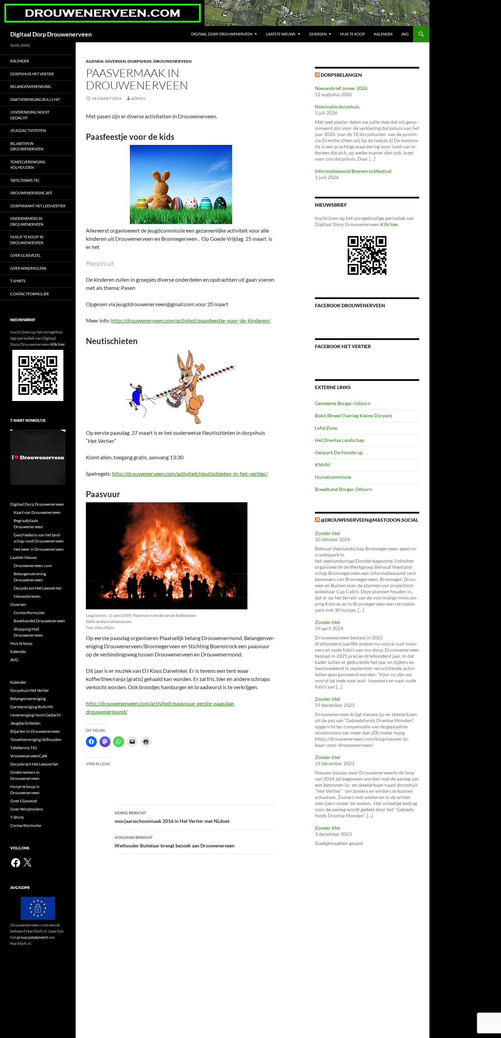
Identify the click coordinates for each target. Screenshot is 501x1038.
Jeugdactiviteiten (28, 130)
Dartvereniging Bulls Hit (35, 99)
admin (138, 98)
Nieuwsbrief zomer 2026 (341, 88)
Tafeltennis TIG (24, 180)
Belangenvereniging (30, 86)
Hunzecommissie (333, 477)
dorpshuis (139, 61)
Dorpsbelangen (341, 75)
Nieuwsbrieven (27, 596)
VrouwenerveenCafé (31, 193)
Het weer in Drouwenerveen (39, 549)
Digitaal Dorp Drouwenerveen (51, 34)
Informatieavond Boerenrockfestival (353, 171)
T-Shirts (18, 281)
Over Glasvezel (25, 255)
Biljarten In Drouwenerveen (26, 146)
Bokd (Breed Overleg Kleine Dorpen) (353, 415)
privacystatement (32, 937)
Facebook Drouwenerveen (350, 305)
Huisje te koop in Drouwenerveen (26, 240)
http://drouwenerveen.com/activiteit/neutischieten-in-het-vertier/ (190, 473)
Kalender (383, 34)
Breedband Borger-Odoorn (343, 489)
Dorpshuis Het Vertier (32, 74)
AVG (405, 34)
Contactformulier (29, 294)
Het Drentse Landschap (339, 440)
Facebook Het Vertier (343, 346)
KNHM (322, 465)
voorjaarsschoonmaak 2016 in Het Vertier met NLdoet (172, 817)
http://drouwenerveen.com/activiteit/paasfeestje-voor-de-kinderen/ (191, 320)
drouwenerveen (172, 61)
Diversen (318, 34)
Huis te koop (352, 34)
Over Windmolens (28, 268)
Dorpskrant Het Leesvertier (37, 206)
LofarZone (326, 428)
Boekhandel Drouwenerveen (39, 620)
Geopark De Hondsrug (338, 452)
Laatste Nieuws (280, 34)
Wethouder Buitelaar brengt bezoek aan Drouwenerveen (174, 841)
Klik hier (389, 224)
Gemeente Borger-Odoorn (342, 403)
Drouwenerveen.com (33, 565)
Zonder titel (327, 533)
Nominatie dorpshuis (337, 106)
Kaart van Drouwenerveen (37, 512)
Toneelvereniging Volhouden (27, 165)
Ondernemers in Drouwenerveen (26, 221)
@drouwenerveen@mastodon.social (369, 520)
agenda (95, 61)
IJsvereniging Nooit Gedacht (29, 115)
